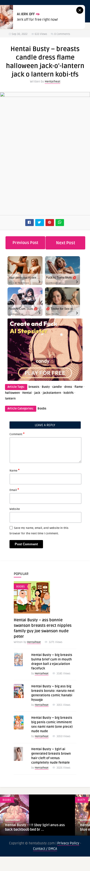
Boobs (42, 408)
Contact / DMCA (45, 849)
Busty (46, 387)
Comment (17, 434)
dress (68, 387)
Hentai (27, 393)
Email (14, 489)
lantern (10, 398)
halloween (12, 393)
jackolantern (52, 393)
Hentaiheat (52, 81)
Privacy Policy (68, 843)
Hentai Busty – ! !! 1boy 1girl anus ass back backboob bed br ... (35, 827)
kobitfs (69, 393)
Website (15, 509)
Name (15, 470)
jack (37, 393)
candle (57, 387)
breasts (33, 387)
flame (78, 387)
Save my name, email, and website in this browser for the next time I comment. (39, 530)
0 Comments (62, 34)
